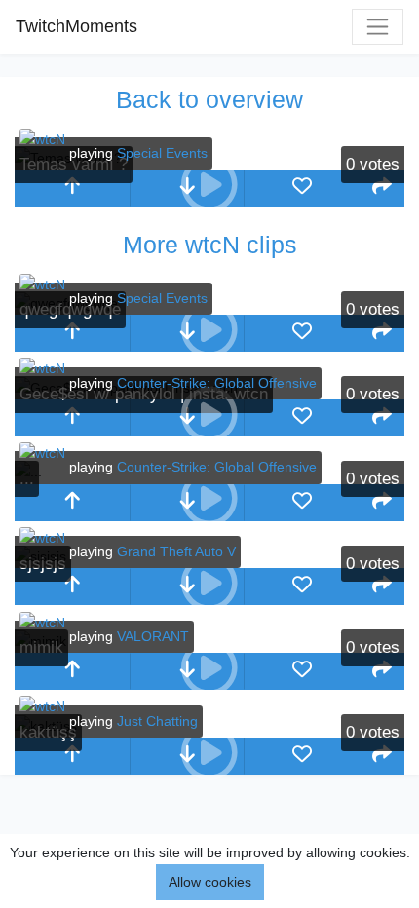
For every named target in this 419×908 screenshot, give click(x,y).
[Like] (302, 188)
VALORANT (153, 636)
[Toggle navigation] (377, 27)
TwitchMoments (76, 26)
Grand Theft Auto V (176, 551)
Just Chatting (157, 721)
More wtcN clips (210, 244)
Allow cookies (210, 881)
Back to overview (209, 99)
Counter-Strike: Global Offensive (217, 383)
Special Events (162, 153)
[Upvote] (72, 188)
